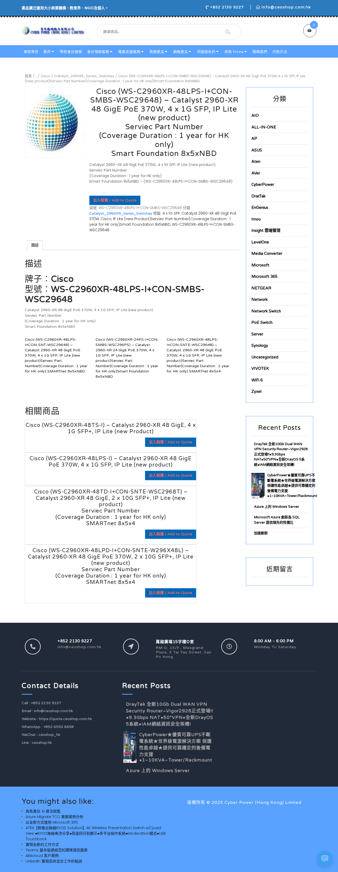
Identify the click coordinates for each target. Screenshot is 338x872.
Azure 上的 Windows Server (276, 507)
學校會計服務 (71, 52)
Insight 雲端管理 (265, 230)
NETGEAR (261, 288)
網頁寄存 (31, 52)
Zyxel (256, 391)
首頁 (28, 76)
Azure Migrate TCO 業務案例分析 (54, 816)
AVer (255, 173)
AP (254, 138)
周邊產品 (156, 52)
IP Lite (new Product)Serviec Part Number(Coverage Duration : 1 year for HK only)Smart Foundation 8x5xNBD (160, 221)
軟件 (47, 52)
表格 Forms (234, 52)
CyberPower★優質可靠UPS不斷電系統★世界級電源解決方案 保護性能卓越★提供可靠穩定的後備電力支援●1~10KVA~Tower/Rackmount (292, 485)
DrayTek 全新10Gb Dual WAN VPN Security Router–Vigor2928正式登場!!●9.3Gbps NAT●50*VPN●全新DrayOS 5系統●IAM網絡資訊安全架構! (281, 454)
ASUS (256, 150)
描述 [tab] (35, 245)
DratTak (258, 196)
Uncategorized (264, 357)
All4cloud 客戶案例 (42, 855)
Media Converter (266, 253)
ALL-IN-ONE (263, 127)
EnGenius (259, 207)
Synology (259, 345)
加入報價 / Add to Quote (115, 200)
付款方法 (280, 52)
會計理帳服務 (98, 52)
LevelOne (260, 242)
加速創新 (261, 533)
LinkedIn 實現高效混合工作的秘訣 (54, 861)
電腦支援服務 (129, 52)
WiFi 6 (257, 380)
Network (259, 299)
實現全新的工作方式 (42, 844)
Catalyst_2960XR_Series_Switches (84, 76)
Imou (256, 219)
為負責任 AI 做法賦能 (43, 811)
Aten (255, 161)
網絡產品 (180, 52)
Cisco (45, 76)
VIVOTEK (260, 368)
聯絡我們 (260, 52)
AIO (255, 115)
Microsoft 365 (264, 276)
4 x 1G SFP (171, 213)
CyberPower (262, 184)
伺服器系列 (206, 52)
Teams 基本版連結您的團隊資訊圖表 (57, 850)
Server (257, 334)
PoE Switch (262, 322)
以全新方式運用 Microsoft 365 (52, 822)
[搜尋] (228, 32)
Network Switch (266, 311)
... (36, 76)
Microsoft (260, 265)
